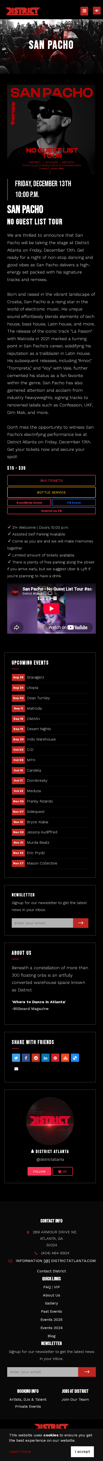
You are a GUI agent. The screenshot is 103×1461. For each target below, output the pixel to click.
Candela (34, 770)
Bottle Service (51, 492)
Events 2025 (51, 1319)
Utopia (32, 687)
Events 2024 (51, 1327)
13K (64, 1171)
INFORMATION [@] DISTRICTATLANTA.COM (56, 1260)
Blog (52, 1336)
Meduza (34, 791)
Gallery (51, 1303)
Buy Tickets (51, 480)
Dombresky (37, 780)
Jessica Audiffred (42, 832)
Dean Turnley (38, 698)
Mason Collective (42, 863)
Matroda (34, 708)
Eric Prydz (36, 853)
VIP (57, 1287)
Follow (39, 1171)
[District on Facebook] (50, 1120)
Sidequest (36, 811)
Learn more (20, 1451)
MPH (31, 760)
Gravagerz (35, 677)
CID (30, 749)
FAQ (47, 1287)
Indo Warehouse (41, 739)
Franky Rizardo (40, 801)
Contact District (51, 1271)
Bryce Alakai (37, 822)
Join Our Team (75, 1399)
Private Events (28, 1406)
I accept (82, 1451)
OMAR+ (33, 718)
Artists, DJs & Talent (27, 1399)
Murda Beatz (38, 842)
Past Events (51, 1311)
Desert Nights (39, 729)
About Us (51, 1295)
